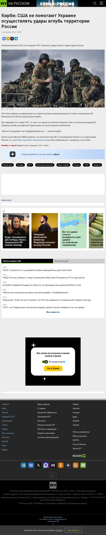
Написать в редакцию (46, 429)
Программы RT (44, 416)
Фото (4, 445)
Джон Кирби (63, 165)
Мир (4, 408)
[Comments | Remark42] (53, 184)
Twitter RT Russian (38, 465)
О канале (41, 408)
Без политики (8, 433)
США (86, 165)
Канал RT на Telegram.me (23, 465)
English (76, 404)
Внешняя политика (45, 165)
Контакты (41, 420)
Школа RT (77, 448)
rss (75, 465)
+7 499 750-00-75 (97, 497)
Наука (4, 429)
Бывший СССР (8, 416)
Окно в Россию (79, 444)
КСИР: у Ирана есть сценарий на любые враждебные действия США (37, 270)
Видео (4, 449)
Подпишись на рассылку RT (83, 465)
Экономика (7, 420)
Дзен (56, 154)
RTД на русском (80, 436)
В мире (20, 165)
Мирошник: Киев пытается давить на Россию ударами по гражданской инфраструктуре (47, 299)
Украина (97, 165)
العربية (75, 416)
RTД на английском (81, 432)
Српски (76, 425)
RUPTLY (76, 440)
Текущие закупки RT (46, 424)
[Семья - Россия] (57, 3)
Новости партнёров (46, 433)
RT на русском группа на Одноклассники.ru (60, 465)
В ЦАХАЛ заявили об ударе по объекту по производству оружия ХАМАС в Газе (42, 284)
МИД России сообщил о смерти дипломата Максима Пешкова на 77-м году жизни (44, 277)
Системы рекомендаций (48, 437)
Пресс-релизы (43, 404)
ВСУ (30, 165)
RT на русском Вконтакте (31, 465)
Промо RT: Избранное (47, 412)
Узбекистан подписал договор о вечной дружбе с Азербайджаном (35, 292)
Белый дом (7, 165)
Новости (5, 404)
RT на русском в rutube (53, 465)
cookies (59, 530)
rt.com (21, 494)
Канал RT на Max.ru (46, 465)
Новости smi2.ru (6, 200)
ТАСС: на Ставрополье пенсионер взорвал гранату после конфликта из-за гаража (43, 307)
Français (76, 412)
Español (76, 420)
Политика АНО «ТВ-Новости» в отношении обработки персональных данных (53, 503)
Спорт (4, 424)
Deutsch (76, 408)
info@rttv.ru (61, 500)
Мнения (5, 437)
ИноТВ (5, 441)
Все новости (52, 311)
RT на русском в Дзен (68, 465)
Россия (77, 165)
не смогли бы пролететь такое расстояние (30, 139)
